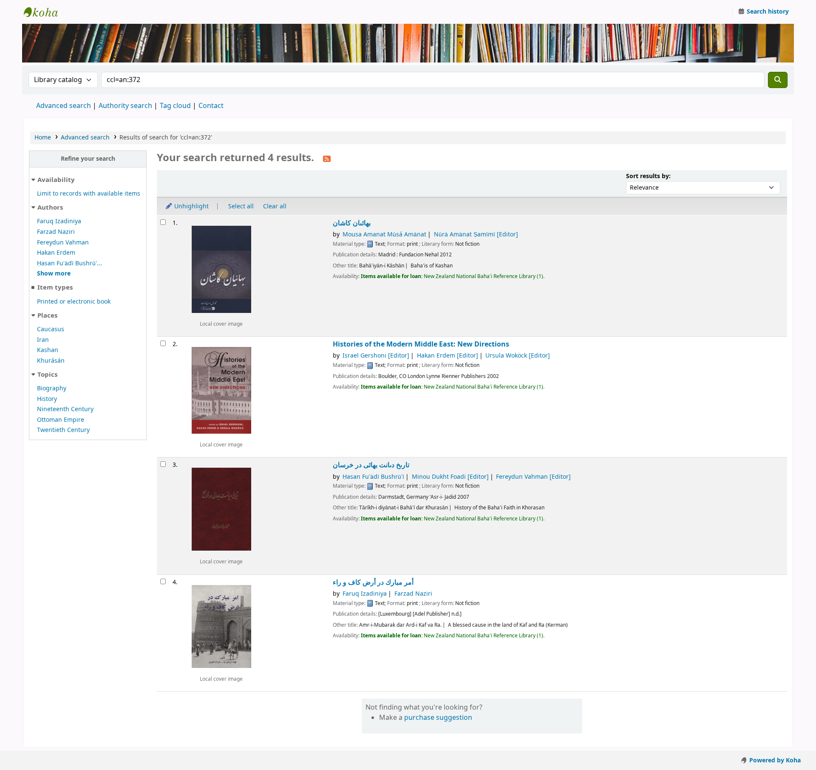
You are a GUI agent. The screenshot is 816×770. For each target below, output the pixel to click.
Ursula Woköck (517, 355)
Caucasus (50, 329)
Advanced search (63, 106)
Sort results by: (648, 176)
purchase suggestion (438, 718)
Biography (51, 388)
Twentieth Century (63, 430)
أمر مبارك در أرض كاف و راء (373, 582)
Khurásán (51, 360)
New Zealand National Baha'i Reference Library (45, 11)
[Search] (778, 80)
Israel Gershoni (376, 355)
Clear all (274, 206)
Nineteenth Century (65, 409)
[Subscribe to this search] (327, 159)
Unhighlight (191, 206)
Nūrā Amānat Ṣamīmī (476, 234)
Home (42, 137)
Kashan (47, 350)
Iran (43, 339)
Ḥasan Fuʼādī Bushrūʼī (373, 476)
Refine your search (88, 158)
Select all (241, 206)
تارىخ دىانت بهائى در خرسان (371, 465)
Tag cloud (175, 106)
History (47, 399)
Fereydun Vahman (63, 242)
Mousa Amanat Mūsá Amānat (384, 234)
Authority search (125, 106)
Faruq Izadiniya (59, 221)
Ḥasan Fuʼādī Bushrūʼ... (69, 263)
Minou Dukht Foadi (450, 476)
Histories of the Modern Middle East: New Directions (421, 344)
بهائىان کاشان (352, 223)
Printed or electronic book (73, 301)
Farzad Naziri (56, 231)
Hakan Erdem (56, 252)
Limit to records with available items (88, 193)
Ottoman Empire (60, 419)
